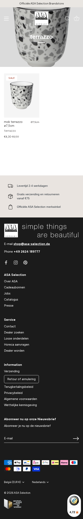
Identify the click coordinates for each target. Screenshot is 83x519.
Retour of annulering (21, 379)
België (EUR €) (12, 482)
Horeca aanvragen (16, 344)
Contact (10, 326)
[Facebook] (6, 262)
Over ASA (11, 281)
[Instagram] (16, 262)
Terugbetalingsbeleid (18, 387)
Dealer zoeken (14, 332)
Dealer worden (14, 350)
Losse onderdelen (16, 338)
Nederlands (38, 482)
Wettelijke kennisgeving (20, 405)
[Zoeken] (67, 19)
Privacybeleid (13, 393)
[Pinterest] (25, 262)
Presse (8, 305)
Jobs (7, 293)
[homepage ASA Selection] (41, 18)
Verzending (12, 371)
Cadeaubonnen (14, 287)
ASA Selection (22, 492)
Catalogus (11, 299)
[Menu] (6, 18)
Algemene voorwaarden (20, 399)
